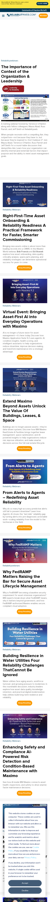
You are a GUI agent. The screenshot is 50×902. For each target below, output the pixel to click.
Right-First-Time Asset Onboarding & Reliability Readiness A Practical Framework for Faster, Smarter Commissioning (24, 227)
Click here (42, 3)
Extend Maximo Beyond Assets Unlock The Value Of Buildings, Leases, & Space (24, 411)
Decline (25, 890)
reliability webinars (12, 210)
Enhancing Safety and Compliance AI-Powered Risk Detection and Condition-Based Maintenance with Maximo (24, 761)
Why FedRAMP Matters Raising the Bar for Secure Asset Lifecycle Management (24, 579)
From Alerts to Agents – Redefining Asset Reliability (24, 497)
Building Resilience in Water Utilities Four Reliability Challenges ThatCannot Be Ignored (23, 665)
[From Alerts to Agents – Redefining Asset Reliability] (25, 471)
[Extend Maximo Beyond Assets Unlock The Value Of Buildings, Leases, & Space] (25, 380)
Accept (25, 883)
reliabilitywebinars (9, 61)
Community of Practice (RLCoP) (34, 10)
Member (43, 16)
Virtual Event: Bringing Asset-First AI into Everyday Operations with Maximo (24, 319)
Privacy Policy (30, 857)
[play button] (25, 107)
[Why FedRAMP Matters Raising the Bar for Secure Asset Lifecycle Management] (25, 550)
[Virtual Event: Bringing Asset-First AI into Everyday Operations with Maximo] (25, 290)
